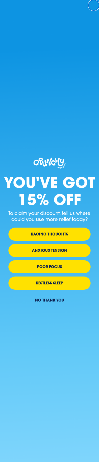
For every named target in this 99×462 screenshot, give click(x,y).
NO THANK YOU (49, 300)
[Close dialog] (93, 5)
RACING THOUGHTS (49, 234)
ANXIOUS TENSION (49, 250)
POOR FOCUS (49, 266)
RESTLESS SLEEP (49, 282)
